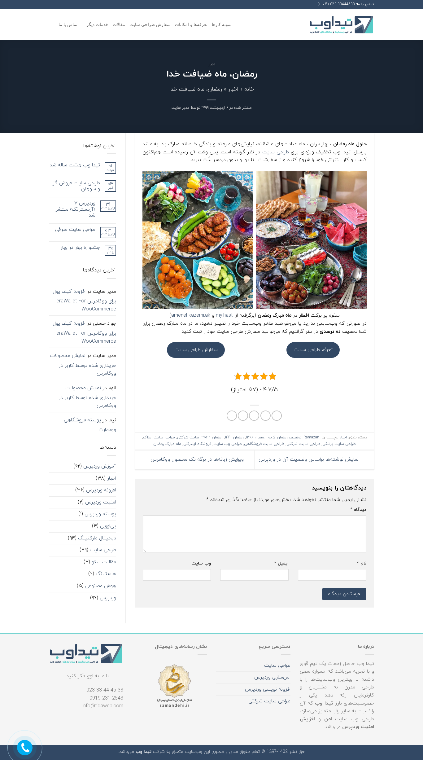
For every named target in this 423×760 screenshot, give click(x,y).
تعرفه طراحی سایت (313, 349)
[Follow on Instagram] (64, 4)
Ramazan (311, 437)
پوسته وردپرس (100, 514)
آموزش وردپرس (99, 466)
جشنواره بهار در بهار (80, 248)
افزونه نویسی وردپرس (267, 689)
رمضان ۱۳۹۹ (255, 437)
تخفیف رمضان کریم (284, 437)
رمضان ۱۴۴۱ (234, 437)
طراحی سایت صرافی (75, 230)
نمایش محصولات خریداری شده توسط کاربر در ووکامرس (83, 364)
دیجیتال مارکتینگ (97, 538)
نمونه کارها (222, 24)
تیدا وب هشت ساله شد (75, 165)
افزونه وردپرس (101, 490)
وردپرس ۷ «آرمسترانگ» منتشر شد (75, 209)
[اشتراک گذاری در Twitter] (265, 416)
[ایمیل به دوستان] (254, 416)
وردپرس (108, 598)
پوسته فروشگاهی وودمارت (90, 425)
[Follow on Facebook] (70, 4)
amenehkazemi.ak (190, 315)
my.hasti (224, 315)
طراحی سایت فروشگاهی (264, 444)
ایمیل (281, 563)
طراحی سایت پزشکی (339, 444)
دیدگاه (358, 510)
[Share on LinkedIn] (232, 416)
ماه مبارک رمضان (167, 444)
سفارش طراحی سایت (150, 24)
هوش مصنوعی (100, 585)
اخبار (211, 64)
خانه (249, 89)
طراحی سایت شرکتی (303, 444)
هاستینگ (106, 573)
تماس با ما (68, 24)
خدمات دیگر (97, 24)
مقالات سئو (104, 562)
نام (361, 563)
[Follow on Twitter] (58, 4)
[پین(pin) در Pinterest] (243, 416)
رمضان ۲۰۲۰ (212, 437)
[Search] (51, 24)
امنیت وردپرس (100, 502)
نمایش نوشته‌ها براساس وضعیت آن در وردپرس (309, 459)
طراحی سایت (275, 152)
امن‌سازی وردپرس (272, 677)
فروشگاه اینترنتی (197, 444)
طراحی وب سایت (227, 444)
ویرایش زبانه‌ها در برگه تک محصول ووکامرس (196, 459)
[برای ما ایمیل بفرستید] (52, 4)
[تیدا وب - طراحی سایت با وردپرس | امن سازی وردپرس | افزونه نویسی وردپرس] (341, 24)
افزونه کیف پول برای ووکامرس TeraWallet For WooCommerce (84, 300)
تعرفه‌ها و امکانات (191, 24)
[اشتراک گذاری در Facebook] (277, 416)
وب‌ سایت (201, 563)
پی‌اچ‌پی (108, 526)
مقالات (119, 24)
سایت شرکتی (188, 437)
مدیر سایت (181, 108)
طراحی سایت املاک (159, 437)
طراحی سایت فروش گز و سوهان (76, 186)
